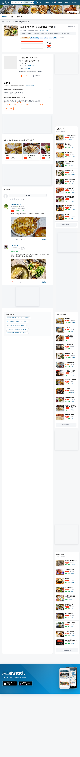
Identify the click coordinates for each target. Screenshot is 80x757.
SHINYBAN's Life (16, 204)
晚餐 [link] (55, 37)
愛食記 (3, 22)
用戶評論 (7, 189)
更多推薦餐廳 (65, 424)
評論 (12, 17)
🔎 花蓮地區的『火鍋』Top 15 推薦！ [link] (16, 325)
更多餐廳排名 (65, 224)
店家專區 (66, 2)
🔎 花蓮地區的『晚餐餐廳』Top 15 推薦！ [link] (17, 332)
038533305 (27, 68)
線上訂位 (25, 76)
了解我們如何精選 (43, 30)
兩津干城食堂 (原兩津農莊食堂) (36, 27)
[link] (70, 139)
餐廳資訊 (4, 16)
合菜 (13, 22)
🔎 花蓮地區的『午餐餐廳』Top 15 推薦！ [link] (17, 329)
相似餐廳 (19, 17)
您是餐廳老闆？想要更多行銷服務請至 (30, 71)
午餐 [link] (50, 37)
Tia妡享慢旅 (14, 245)
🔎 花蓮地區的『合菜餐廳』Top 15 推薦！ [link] (17, 321)
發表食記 (47, 2)
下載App (53, 2)
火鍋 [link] (46, 37)
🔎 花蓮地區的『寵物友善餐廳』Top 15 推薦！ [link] (18, 318)
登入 (41, 2)
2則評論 (49, 47)
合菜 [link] (41, 37)
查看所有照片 (73, 12)
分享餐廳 (37, 76)
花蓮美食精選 (25, 37)
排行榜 (74, 2)
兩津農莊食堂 (30, 65)
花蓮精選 (8, 22)
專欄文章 (60, 2)
